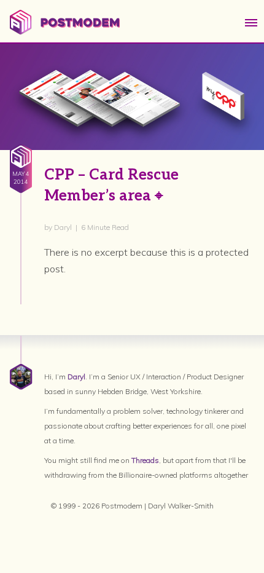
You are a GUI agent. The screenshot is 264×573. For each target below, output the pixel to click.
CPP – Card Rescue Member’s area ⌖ (111, 185)
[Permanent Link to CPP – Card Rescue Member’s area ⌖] (132, 97)
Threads (145, 460)
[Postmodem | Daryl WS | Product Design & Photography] (65, 31)
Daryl (76, 376)
